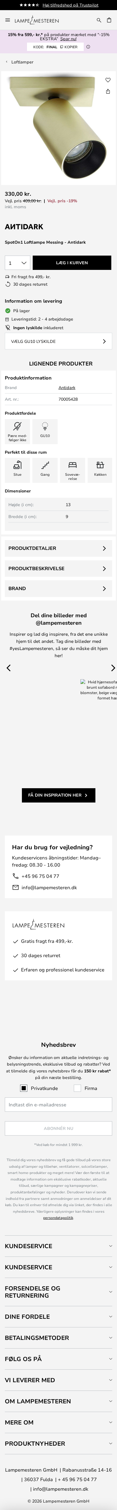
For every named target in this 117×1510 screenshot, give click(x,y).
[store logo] (40, 20)
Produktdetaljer (32, 548)
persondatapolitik (58, 1217)
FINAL (55, 46)
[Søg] (99, 20)
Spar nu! (68, 38)
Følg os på (23, 1359)
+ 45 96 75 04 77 (77, 1479)
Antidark (66, 387)
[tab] (58, 1245)
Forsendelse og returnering (32, 1291)
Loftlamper (22, 62)
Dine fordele (27, 1316)
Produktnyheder (35, 1443)
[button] (108, 80)
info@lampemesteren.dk (49, 887)
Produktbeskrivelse (36, 568)
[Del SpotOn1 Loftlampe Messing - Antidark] (108, 91)
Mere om (19, 1422)
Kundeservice (28, 1246)
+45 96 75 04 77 (40, 876)
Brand (17, 588)
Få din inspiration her (55, 795)
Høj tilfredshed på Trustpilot (70, 5)
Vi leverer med (30, 1380)
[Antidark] (35, 227)
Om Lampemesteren (38, 1401)
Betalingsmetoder (37, 1338)
